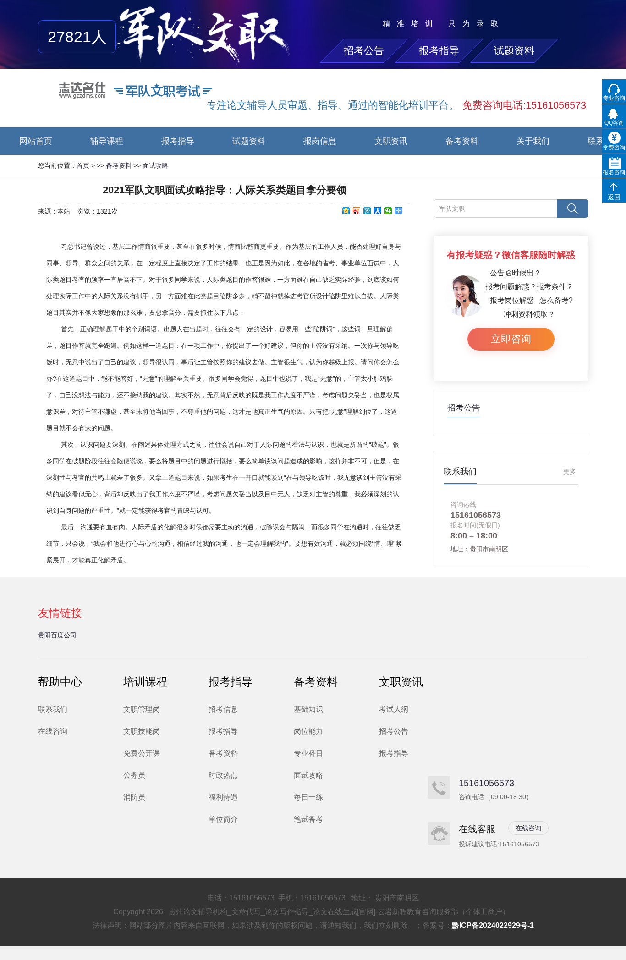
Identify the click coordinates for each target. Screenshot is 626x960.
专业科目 (308, 753)
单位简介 (223, 819)
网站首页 (35, 141)
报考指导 (439, 50)
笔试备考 (308, 819)
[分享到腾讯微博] (367, 210)
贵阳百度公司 (57, 635)
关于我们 (532, 141)
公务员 (134, 775)
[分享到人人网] (378, 210)
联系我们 (52, 709)
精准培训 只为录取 (444, 23)
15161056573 (486, 783)
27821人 (77, 36)
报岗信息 (319, 141)
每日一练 (308, 797)
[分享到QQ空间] (346, 210)
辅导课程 (106, 141)
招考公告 (364, 50)
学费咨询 (614, 147)
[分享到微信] (388, 210)
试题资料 (514, 50)
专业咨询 (614, 98)
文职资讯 (390, 141)
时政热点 (223, 775)
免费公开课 (141, 753)
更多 (569, 471)
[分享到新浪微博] (357, 210)
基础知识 (308, 709)
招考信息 (223, 709)
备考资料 (461, 141)
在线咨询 (52, 731)
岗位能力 (308, 731)
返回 (614, 197)
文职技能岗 (141, 731)
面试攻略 (155, 165)
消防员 (134, 797)
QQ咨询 (614, 123)
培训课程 (145, 681)
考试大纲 (393, 709)
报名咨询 (614, 172)
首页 (83, 165)
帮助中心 (60, 681)
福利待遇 (223, 797)
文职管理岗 (141, 709)
